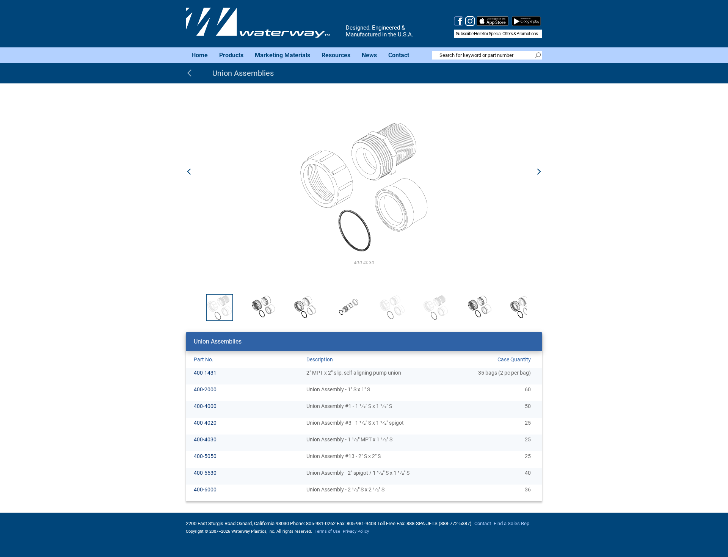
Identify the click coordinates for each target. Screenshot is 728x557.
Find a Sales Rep (511, 523)
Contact (398, 55)
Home (199, 55)
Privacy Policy (356, 531)
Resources (336, 55)
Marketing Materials (282, 55)
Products (231, 55)
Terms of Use (327, 531)
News (369, 55)
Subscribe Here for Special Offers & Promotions (497, 33)
